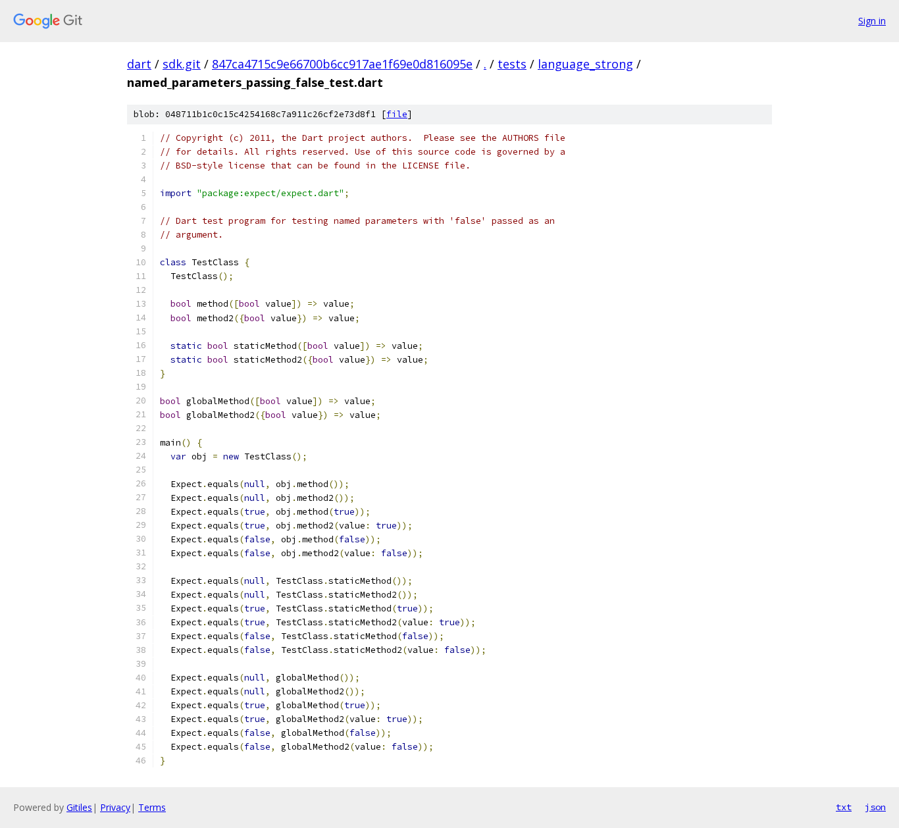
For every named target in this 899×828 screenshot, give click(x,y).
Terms (152, 807)
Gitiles (79, 807)
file (396, 114)
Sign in (872, 20)
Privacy (115, 807)
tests (512, 64)
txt (844, 807)
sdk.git (182, 64)
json (875, 807)
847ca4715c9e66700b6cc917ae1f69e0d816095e (342, 64)
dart (139, 64)
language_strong (585, 64)
